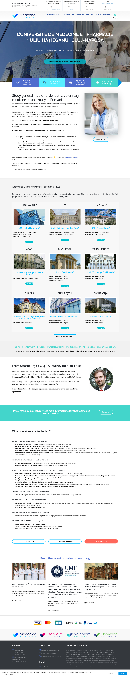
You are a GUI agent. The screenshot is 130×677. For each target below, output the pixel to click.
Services (80, 14)
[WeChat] (116, 17)
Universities (68, 14)
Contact (107, 14)
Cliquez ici (28, 242)
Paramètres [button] (111, 673)
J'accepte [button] (122, 673)
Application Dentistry (54, 82)
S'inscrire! (100, 541)
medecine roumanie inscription (81, 652)
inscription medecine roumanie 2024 (91, 650)
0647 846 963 (50, 9)
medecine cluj (111, 660)
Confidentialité (8, 674)
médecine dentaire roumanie (81, 667)
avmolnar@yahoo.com (107, 3)
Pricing (89, 14)
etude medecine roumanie (99, 660)
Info (98, 14)
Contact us (101, 139)
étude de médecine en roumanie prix (93, 665)
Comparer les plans (65, 541)
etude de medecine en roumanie (75, 663)
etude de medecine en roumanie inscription (98, 663)
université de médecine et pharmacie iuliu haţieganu (95, 658)
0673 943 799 (57, 9)
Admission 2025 (52, 14)
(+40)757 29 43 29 (56, 656)
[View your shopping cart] (115, 14)
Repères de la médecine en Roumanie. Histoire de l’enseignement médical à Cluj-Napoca (101, 587)
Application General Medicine (28, 82)
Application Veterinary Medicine (81, 82)
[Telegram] (113, 17)
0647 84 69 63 (55, 650)
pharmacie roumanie (96, 667)
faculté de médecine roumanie (81, 656)
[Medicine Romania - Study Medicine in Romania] (24, 15)
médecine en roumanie (93, 654)
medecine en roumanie (79, 654)
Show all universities (64, 336)
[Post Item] (28, 571)
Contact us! (106, 412)
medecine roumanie (96, 652)
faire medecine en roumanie (83, 660)
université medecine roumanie (99, 656)
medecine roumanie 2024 (73, 650)
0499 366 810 (71, 9)
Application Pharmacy (107, 82)
